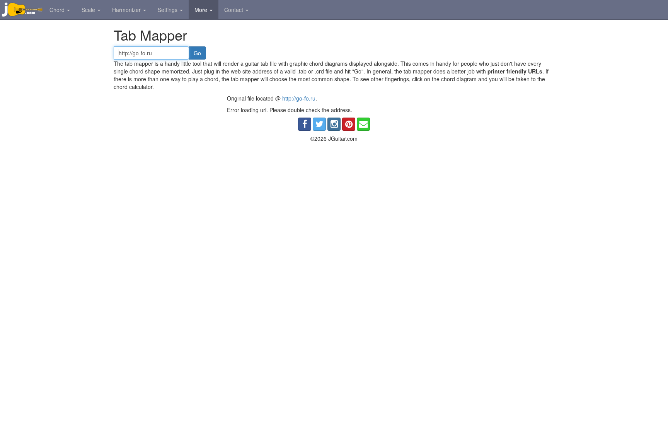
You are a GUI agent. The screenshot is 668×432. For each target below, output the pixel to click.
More (201, 10)
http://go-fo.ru (298, 98)
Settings (168, 10)
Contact (234, 10)
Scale (89, 10)
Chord (57, 10)
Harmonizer (127, 10)
